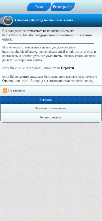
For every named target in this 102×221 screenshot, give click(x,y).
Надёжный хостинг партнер (51, 108)
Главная (21, 20)
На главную (16, 90)
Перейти (67, 68)
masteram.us (37, 31)
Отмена (7, 81)
